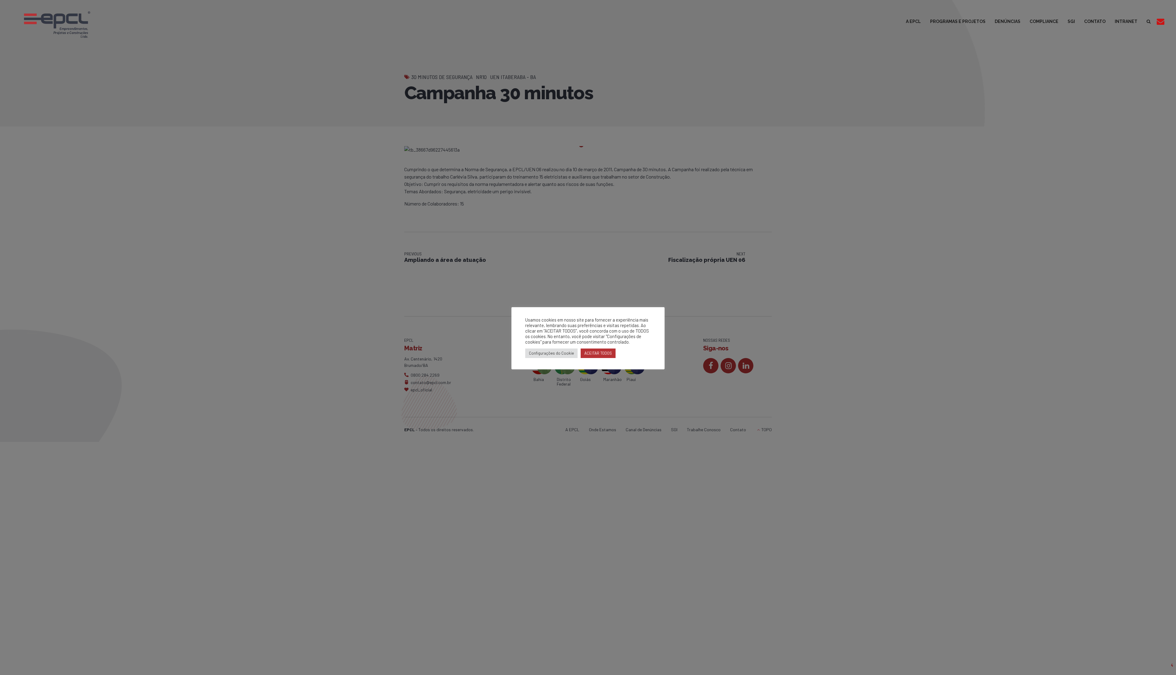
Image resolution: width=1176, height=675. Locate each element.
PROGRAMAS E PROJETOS (958, 21)
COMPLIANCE (1044, 21)
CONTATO (1095, 21)
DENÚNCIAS (1007, 21)
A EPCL (913, 21)
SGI (1071, 21)
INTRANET (1126, 21)
